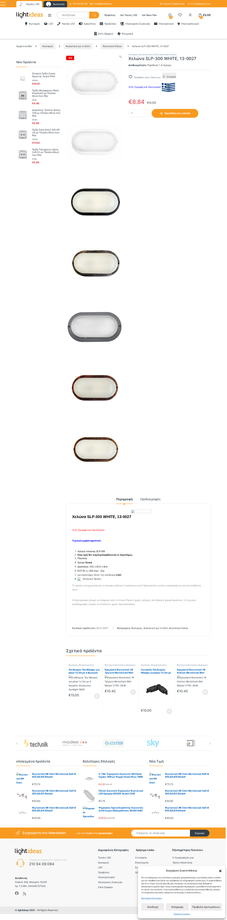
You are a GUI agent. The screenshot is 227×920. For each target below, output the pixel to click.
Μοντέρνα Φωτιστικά (115, 665)
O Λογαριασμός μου (183, 857)
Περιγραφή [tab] (124, 499)
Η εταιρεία (141, 857)
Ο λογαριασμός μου (201, 3)
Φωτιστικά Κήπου (112, 46)
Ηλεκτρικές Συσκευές (137, 23)
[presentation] (17, 743)
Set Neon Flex (149, 15)
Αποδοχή (152, 907)
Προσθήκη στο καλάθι (177, 113)
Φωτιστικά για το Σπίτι (78, 46)
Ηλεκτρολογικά (190, 23)
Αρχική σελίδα (24, 46)
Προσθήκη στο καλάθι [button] (94, 696)
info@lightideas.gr (103, 3)
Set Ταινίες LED (128, 15)
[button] (220, 870)
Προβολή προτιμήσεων (206, 907)
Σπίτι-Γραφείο (105, 33)
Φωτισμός (34, 23)
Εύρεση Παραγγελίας (173, 3)
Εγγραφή (199, 833)
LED (51, 23)
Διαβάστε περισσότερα (201, 692)
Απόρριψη (177, 907)
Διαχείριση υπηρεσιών (151, 898)
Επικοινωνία (141, 862)
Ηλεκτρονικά (166, 23)
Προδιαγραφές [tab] (150, 499)
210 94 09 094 (80, 3)
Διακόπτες (90, 23)
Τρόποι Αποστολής (182, 862)
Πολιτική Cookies (182, 914)
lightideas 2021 (26, 910)
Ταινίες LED (68, 23)
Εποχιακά (127, 33)
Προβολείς (110, 15)
